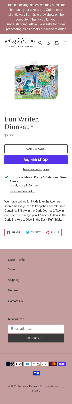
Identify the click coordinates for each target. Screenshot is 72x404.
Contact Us (15, 301)
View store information (22, 191)
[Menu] (65, 42)
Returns (13, 290)
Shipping (13, 280)
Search (12, 269)
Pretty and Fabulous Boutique (34, 386)
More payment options (36, 169)
